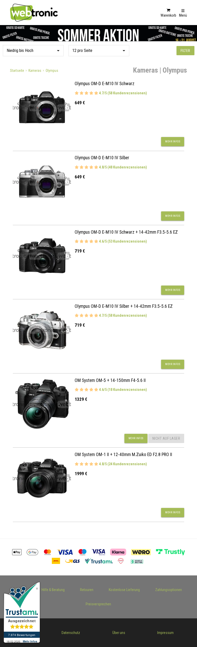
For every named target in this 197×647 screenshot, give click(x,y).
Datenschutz (71, 633)
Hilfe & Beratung (53, 590)
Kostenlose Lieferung (124, 590)
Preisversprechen (98, 604)
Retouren (86, 590)
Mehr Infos (172, 141)
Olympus (52, 71)
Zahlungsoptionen (168, 590)
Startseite (17, 71)
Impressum (165, 633)
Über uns (118, 633)
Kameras (34, 71)
